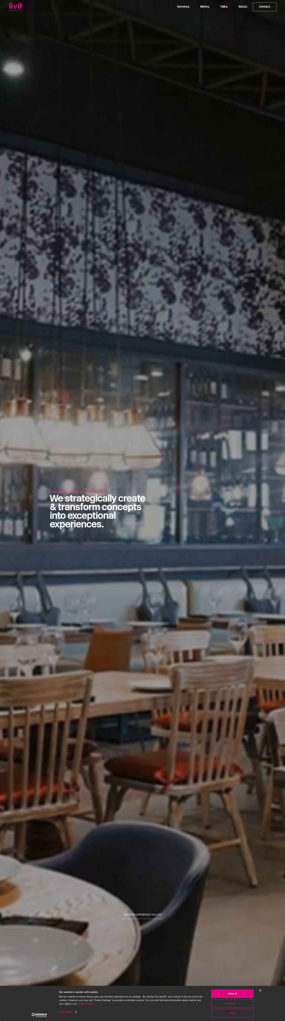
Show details (66, 1012)
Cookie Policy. (85, 1003)
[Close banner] (260, 990)
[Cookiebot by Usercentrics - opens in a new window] (39, 1015)
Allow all (232, 993)
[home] (15, 6)
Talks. (224, 6)
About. (243, 6)
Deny (232, 1013)
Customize (230, 1003)
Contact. (265, 6)
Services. (183, 6)
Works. (205, 6)
